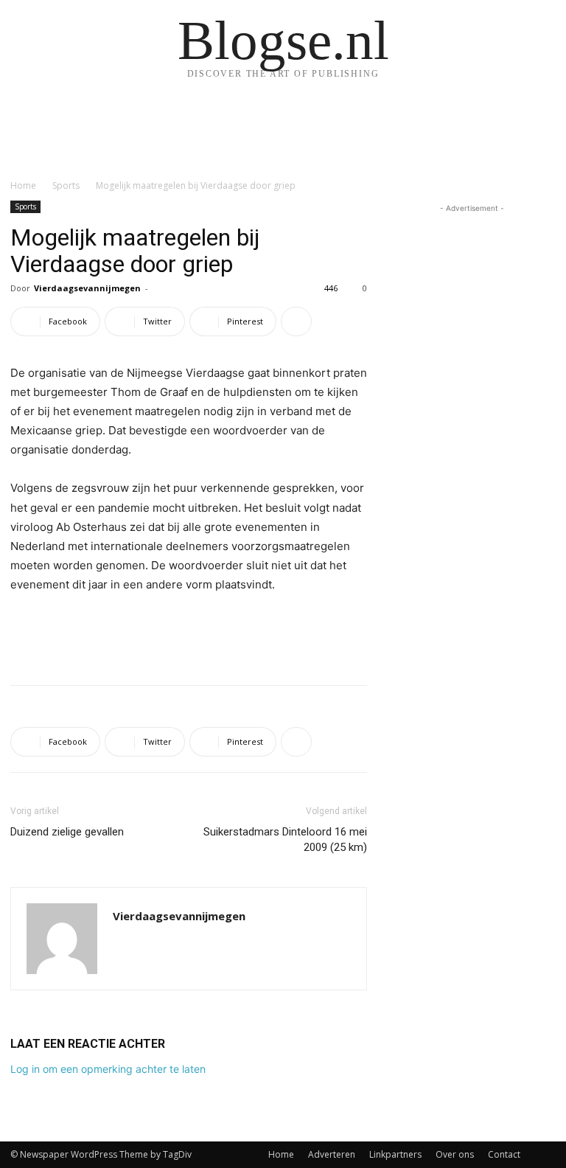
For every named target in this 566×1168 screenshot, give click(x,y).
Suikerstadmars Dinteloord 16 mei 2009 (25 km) (285, 839)
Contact (504, 1154)
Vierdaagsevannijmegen (87, 287)
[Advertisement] (188, 635)
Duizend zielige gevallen (67, 831)
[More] (296, 321)
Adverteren (331, 1154)
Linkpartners (395, 1154)
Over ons (455, 1154)
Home (23, 185)
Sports (66, 185)
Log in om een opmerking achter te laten (108, 1069)
